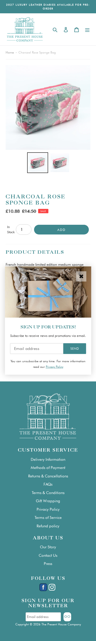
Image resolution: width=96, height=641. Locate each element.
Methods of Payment (48, 467)
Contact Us (48, 555)
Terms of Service (48, 517)
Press (48, 563)
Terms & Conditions (48, 492)
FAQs (48, 484)
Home (10, 52)
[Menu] (87, 29)
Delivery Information (48, 459)
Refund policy (48, 526)
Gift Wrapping (48, 501)
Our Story (48, 547)
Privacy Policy (48, 509)
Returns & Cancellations (48, 476)
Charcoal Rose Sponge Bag (37, 52)
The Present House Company (61, 624)
